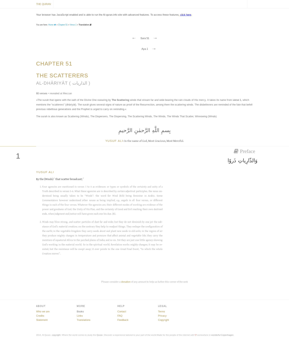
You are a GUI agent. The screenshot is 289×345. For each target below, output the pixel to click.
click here (185, 14)
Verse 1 (73, 25)
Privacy (162, 315)
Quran (100, 335)
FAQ (119, 315)
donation (126, 281)
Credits (40, 315)
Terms (161, 311)
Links (80, 315)
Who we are (43, 311)
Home (51, 25)
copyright (56, 335)
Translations (83, 320)
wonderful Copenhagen (222, 335)
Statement (42, 320)
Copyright (163, 320)
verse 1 (237, 100)
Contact (121, 311)
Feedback (122, 320)
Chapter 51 (63, 25)
